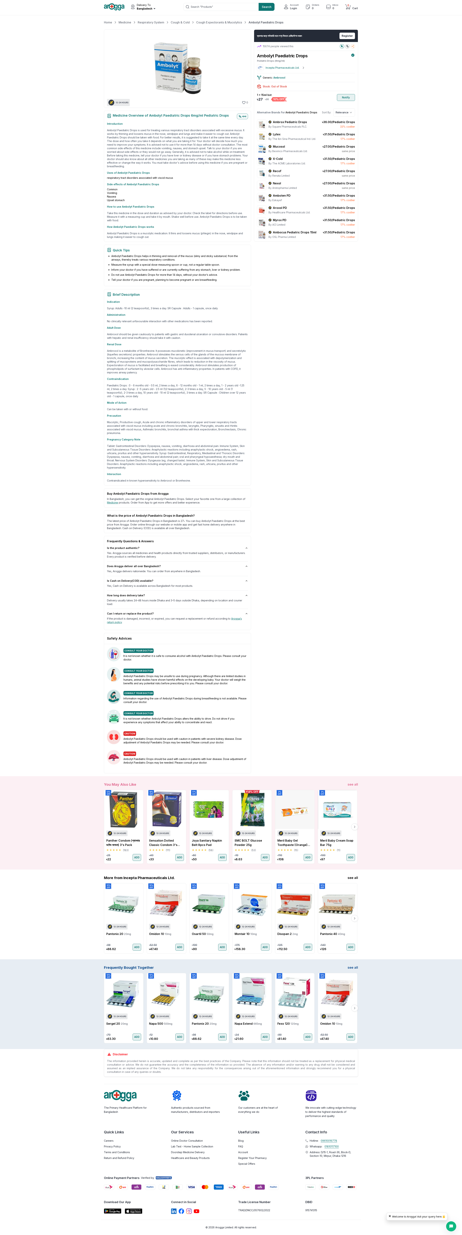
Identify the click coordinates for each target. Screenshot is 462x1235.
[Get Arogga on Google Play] (112, 1211)
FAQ (240, 1146)
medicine (112, 502)
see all (353, 784)
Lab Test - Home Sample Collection (192, 1146)
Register (347, 35)
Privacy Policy (112, 1146)
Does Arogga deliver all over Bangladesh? (134, 566)
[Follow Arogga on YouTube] (196, 1211)
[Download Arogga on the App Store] (133, 1211)
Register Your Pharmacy (252, 1157)
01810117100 (331, 1146)
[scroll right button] (354, 826)
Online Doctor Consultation (187, 1140)
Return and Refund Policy (119, 1157)
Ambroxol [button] (279, 77)
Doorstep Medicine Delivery (188, 1152)
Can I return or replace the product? (130, 613)
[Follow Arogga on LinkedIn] (173, 1211)
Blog (241, 1140)
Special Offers (246, 1163)
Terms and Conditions (117, 1152)
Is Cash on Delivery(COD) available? (130, 580)
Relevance (342, 112)
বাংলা (244, 116)
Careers (109, 1140)
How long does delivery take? (126, 595)
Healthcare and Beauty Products (190, 1157)
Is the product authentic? (123, 547)
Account (243, 1152)
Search (266, 7)
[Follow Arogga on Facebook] (181, 1211)
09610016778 (329, 1140)
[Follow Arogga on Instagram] (189, 1211)
